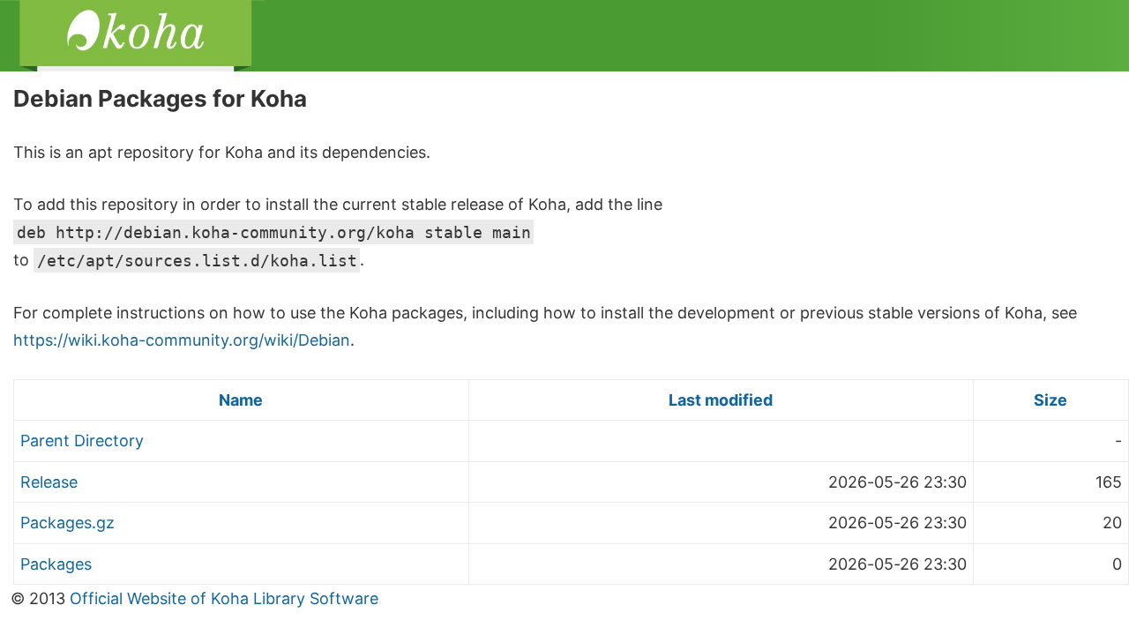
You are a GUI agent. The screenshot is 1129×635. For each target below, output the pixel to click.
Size (1050, 400)
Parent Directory (82, 440)
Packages (56, 564)
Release (49, 482)
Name (241, 400)
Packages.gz (67, 522)
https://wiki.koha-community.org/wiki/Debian (181, 340)
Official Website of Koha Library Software (221, 598)
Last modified (721, 400)
